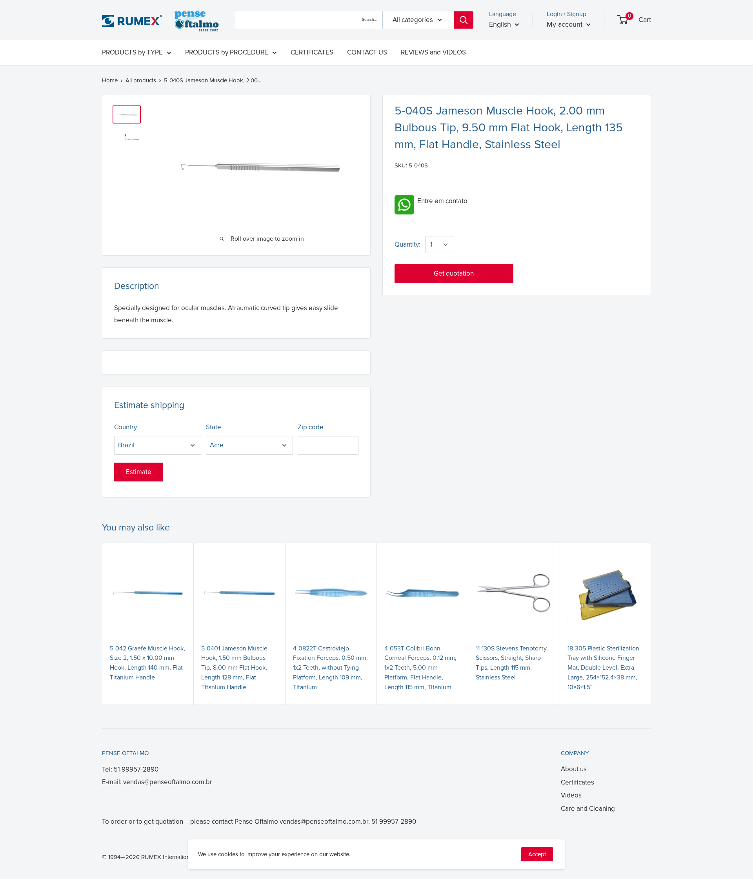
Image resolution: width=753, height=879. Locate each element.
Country (125, 427)
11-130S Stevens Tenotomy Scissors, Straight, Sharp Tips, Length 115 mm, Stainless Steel (511, 663)
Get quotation (454, 273)
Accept (537, 854)
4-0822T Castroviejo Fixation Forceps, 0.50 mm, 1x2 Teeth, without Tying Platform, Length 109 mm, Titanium (330, 668)
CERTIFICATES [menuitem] (312, 52)
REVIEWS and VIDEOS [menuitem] (433, 52)
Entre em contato (440, 201)
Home (110, 80)
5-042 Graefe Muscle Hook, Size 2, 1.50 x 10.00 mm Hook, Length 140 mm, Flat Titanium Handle (147, 663)
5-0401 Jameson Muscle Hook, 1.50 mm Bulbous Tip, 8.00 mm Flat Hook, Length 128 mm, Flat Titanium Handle (234, 668)
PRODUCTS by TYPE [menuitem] (132, 52)
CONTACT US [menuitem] (367, 52)
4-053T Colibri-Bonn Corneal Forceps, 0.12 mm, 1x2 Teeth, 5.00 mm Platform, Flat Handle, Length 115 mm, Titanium (420, 668)
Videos (571, 795)
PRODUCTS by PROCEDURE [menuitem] (226, 52)
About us (574, 769)
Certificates (577, 782)
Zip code (311, 427)
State (213, 427)
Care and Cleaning (588, 809)
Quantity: (407, 244)
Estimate (138, 472)
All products (141, 80)
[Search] (463, 20)
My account (565, 24)
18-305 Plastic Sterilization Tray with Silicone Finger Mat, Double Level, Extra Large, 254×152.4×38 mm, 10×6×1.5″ (603, 668)
